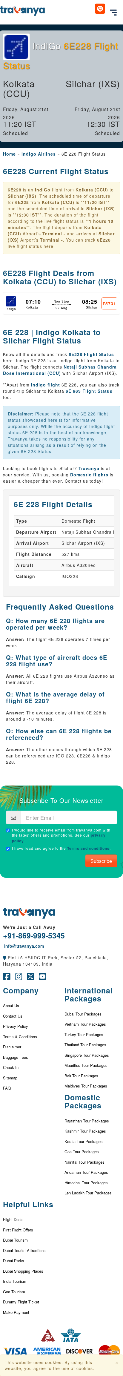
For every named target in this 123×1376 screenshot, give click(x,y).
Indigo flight (45, 385)
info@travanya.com (23, 946)
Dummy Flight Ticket (21, 1302)
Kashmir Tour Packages (85, 1131)
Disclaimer (12, 1047)
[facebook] (6, 978)
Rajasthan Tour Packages (86, 1121)
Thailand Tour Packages (85, 1044)
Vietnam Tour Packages (85, 1024)
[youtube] (42, 978)
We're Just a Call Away (29, 927)
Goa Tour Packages (81, 1151)
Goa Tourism (14, 1291)
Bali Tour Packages (81, 1076)
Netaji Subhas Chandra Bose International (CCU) (60, 370)
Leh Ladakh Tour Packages (88, 1193)
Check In (11, 1067)
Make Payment (16, 1312)
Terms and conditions (88, 848)
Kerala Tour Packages (83, 1141)
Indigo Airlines (38, 154)
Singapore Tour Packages (86, 1055)
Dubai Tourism (15, 1240)
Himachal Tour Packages (86, 1182)
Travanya (89, 468)
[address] (4, 958)
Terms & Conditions (20, 1036)
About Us (11, 1005)
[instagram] (18, 978)
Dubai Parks (13, 1260)
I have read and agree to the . (61, 848)
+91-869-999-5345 (34, 935)
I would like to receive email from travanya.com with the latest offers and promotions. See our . (61, 835)
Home (9, 154)
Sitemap (10, 1078)
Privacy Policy (15, 1026)
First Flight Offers (18, 1230)
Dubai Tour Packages (83, 1014)
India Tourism (14, 1281)
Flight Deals (13, 1219)
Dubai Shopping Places (23, 1271)
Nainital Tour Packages (84, 1162)
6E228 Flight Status (91, 354)
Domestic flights (89, 475)
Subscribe (101, 860)
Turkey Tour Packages (83, 1034)
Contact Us (12, 1016)
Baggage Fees (15, 1057)
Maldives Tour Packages (85, 1086)
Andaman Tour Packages (86, 1172)
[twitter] (30, 978)
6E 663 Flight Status (89, 391)
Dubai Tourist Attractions (24, 1250)
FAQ (7, 1088)
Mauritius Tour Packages (85, 1065)
